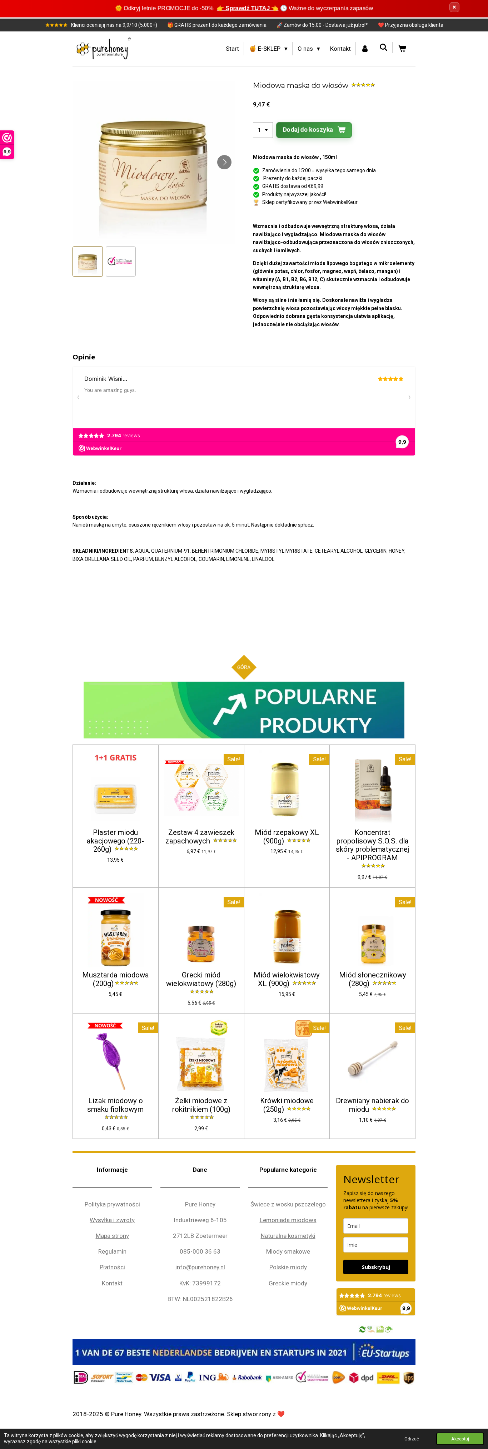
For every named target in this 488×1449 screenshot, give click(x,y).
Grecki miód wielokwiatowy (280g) (201, 979)
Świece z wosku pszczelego (288, 1204)
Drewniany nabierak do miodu (372, 1105)
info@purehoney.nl (200, 1267)
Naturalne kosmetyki (288, 1235)
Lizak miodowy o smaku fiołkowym (115, 1105)
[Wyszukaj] (383, 47)
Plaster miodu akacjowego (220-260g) (115, 841)
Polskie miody (288, 1267)
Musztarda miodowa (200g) (115, 979)
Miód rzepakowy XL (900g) (287, 836)
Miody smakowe (288, 1251)
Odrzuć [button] (411, 1438)
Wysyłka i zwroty (112, 1220)
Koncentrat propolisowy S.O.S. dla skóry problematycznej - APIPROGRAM (372, 845)
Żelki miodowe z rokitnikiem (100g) (201, 1105)
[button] (88, 262)
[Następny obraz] (224, 162)
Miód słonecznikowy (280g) (372, 979)
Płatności (112, 1267)
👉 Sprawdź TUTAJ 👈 (247, 8)
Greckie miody (288, 1283)
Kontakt (112, 1283)
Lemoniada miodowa (288, 1220)
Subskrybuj (376, 1267)
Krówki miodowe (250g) (287, 1105)
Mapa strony (112, 1235)
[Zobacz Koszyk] (402, 48)
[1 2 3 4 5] (263, 130)
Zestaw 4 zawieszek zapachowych (199, 836)
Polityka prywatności (112, 1204)
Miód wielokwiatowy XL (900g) (287, 979)
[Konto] (365, 48)
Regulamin (112, 1251)
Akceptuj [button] (460, 1438)
